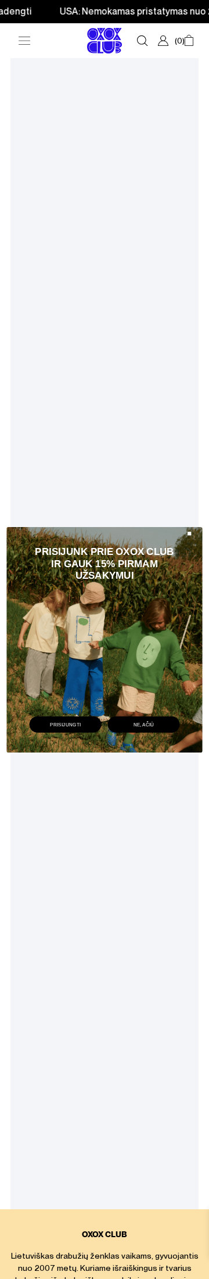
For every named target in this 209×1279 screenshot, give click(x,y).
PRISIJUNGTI (65, 724)
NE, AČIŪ (144, 724)
